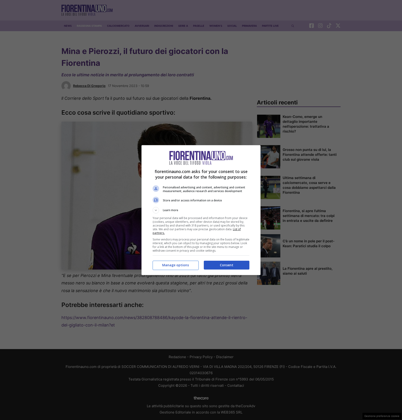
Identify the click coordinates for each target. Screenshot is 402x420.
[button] (201, 210)
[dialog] (201, 210)
